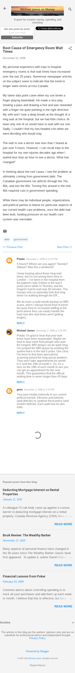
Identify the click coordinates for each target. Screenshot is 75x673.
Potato (21, 258)
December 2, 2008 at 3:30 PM (51, 330)
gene (20, 389)
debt (6, 239)
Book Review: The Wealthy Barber (27, 535)
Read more (63, 524)
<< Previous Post (13, 247)
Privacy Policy (37, 638)
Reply (21, 323)
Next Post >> (64, 247)
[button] (70, 48)
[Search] (70, 9)
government (20, 239)
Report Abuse (37, 665)
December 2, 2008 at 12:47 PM (42, 259)
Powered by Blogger (37, 651)
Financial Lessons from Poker (24, 576)
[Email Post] (5, 232)
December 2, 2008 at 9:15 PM (39, 389)
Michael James (26, 330)
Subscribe (17, 37)
